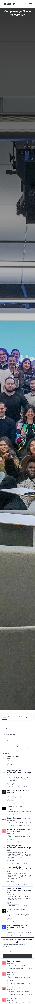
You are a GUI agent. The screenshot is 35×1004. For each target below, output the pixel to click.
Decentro (10, 912)
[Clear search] (31, 728)
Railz (8, 758)
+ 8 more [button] (18, 935)
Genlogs (10, 809)
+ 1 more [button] (27, 825)
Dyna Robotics (12, 820)
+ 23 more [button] (27, 922)
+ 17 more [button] (18, 814)
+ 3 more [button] (27, 803)
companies (12, 717)
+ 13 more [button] (29, 842)
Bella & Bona (11, 833)
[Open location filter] (31, 740)
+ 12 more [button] (24, 767)
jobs (5, 717)
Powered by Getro (28, 748)
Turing (9, 794)
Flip (8, 930)
